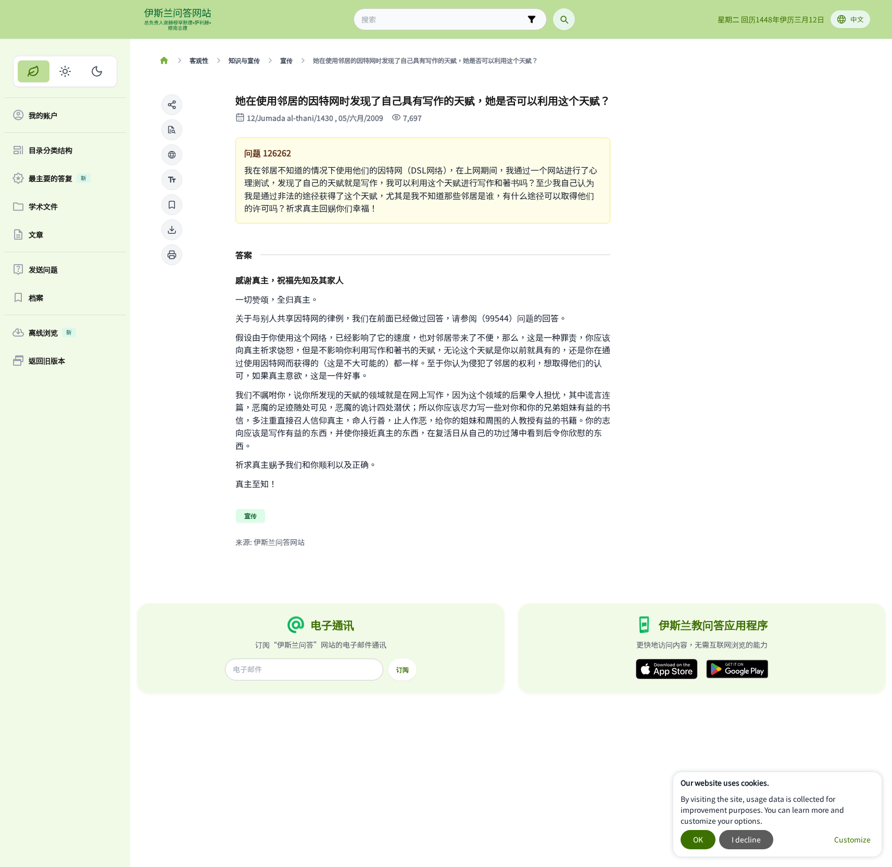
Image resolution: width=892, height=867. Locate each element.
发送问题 (43, 269)
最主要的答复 (57, 178)
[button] (171, 104)
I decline (746, 839)
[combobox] (442, 19)
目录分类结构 (50, 150)
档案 (36, 297)
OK (698, 839)
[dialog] (777, 814)
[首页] (164, 60)
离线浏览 (50, 332)
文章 (36, 234)
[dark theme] (96, 71)
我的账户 (43, 115)
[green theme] (33, 71)
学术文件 (43, 206)
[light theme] (65, 71)
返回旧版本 (47, 360)
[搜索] (564, 19)
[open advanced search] (531, 19)
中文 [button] (857, 19)
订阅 (402, 669)
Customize (852, 839)
